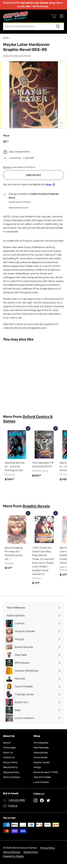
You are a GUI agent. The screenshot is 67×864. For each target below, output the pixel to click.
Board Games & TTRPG (46, 772)
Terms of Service (11, 777)
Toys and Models (42, 777)
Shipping (7, 167)
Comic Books (41, 757)
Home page (9, 747)
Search (7, 743)
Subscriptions (41, 752)
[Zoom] (61, 123)
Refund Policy (10, 767)
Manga (37, 767)
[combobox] (33, 26)
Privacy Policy (10, 762)
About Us (8, 752)
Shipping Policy (11, 772)
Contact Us (9, 757)
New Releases (41, 747)
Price (6, 135)
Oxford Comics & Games (17, 55)
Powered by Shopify (13, 856)
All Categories (41, 743)
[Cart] (54, 16)
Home (6, 38)
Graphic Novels (36, 506)
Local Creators (41, 782)
